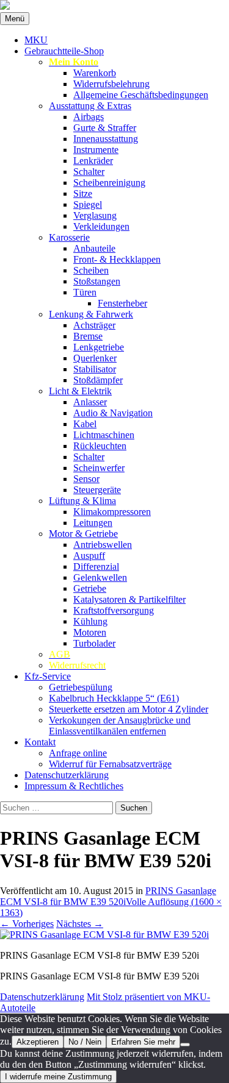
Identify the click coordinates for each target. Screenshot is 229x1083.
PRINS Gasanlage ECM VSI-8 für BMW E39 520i (108, 896)
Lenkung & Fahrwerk (91, 314)
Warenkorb (94, 73)
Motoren (89, 632)
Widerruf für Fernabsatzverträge (110, 764)
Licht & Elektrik (80, 391)
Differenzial (96, 566)
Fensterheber (122, 303)
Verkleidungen (101, 226)
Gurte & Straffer (104, 128)
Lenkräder (93, 160)
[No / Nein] (185, 1044)
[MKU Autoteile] (114, 6)
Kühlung (90, 621)
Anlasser (90, 402)
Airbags (88, 117)
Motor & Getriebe (83, 533)
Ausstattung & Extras (90, 106)
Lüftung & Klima (82, 500)
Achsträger (94, 325)
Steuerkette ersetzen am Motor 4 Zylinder (128, 709)
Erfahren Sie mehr (143, 1041)
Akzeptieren (37, 1041)
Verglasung (95, 215)
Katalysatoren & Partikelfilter (129, 599)
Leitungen (92, 522)
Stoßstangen (96, 281)
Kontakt (40, 742)
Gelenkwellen (100, 577)
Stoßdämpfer (98, 380)
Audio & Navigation (113, 413)
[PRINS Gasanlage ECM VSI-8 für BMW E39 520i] (104, 934)
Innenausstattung (105, 138)
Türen (84, 292)
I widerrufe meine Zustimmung (58, 1076)
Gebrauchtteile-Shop (64, 51)
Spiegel (87, 204)
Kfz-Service (47, 676)
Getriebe (89, 588)
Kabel (84, 424)
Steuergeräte (97, 490)
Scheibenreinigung (109, 182)
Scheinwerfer (99, 468)
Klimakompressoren (112, 511)
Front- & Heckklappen (117, 259)
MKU (36, 40)
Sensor (86, 479)
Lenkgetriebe (98, 347)
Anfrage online (78, 753)
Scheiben (91, 270)
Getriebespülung (80, 687)
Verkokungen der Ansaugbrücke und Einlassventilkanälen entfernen (120, 725)
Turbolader (94, 643)
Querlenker (95, 358)
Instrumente (95, 149)
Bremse (88, 336)
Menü (14, 18)
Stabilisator (94, 369)
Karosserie (69, 237)
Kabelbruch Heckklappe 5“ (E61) (114, 698)
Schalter (88, 171)
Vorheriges (27, 923)
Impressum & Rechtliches (73, 786)
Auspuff (89, 555)
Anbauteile (94, 248)
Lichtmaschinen (103, 435)
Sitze (82, 193)
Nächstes (79, 923)
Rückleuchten (99, 446)
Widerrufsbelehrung (111, 84)
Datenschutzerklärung (66, 775)
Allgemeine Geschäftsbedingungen (140, 95)
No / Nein (84, 1041)
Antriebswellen (102, 544)
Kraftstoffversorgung (113, 610)
